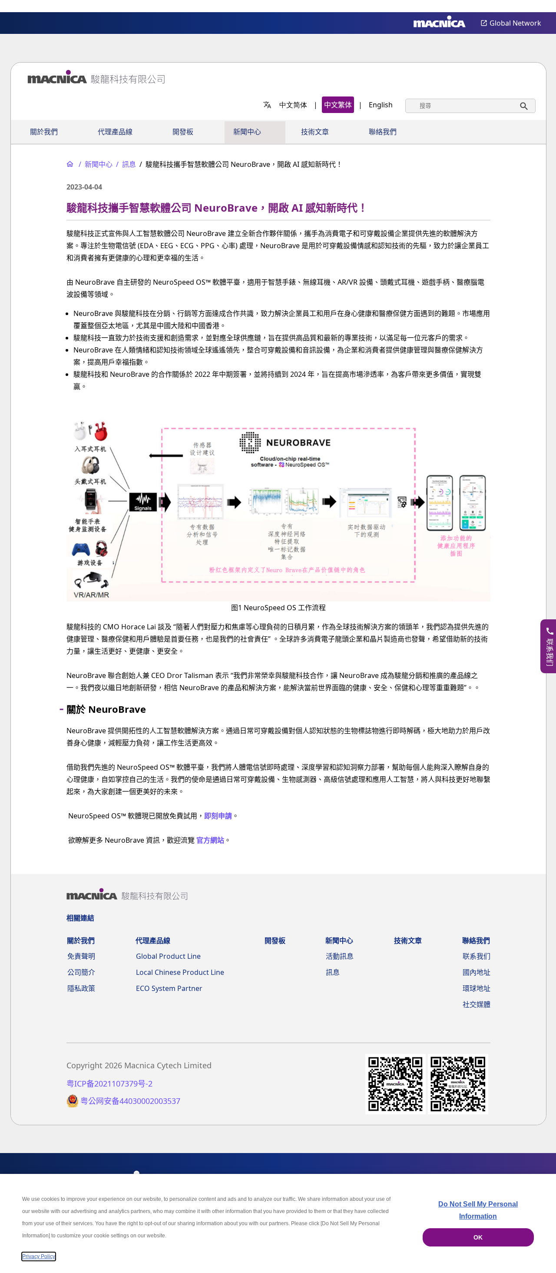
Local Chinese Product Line (180, 972)
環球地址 (476, 988)
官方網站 (210, 840)
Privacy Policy (38, 1256)
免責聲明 (81, 956)
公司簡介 (81, 972)
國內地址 (476, 972)
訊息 (333, 972)
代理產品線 (115, 132)
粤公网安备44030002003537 (130, 1101)
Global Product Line (168, 956)
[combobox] (470, 106)
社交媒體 (476, 1004)
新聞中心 (247, 132)
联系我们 (476, 956)
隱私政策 (81, 988)
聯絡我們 (383, 132)
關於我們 (44, 132)
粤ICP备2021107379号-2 (109, 1084)
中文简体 (293, 105)
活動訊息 (340, 956)
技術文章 (315, 132)
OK (478, 1237)
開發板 (182, 132)
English (381, 105)
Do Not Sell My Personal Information (478, 1210)
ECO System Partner (169, 988)
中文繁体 (338, 105)
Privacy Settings (535, 6)
